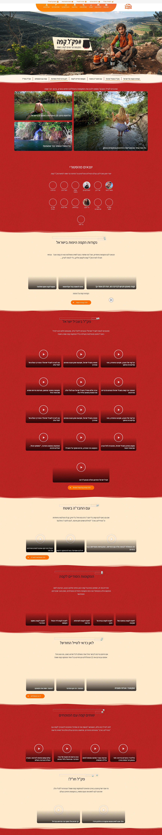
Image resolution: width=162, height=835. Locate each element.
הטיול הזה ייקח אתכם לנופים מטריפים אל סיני (40, 549)
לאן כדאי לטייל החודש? (59, 79)
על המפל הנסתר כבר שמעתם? (57, 146)
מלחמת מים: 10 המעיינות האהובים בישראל (51, 115)
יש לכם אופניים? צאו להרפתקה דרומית (69, 550)
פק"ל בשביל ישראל (112, 79)
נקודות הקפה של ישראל (131, 79)
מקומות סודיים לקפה (78, 79)
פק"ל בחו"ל (26, 79)
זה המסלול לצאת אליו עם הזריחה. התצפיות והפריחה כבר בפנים (110, 548)
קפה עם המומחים (41, 79)
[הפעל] (118, 354)
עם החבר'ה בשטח (95, 79)
